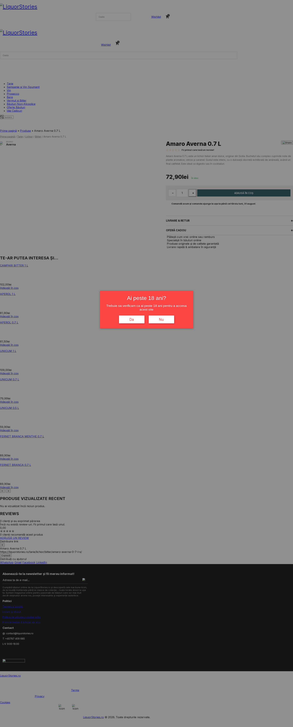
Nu (161, 319)
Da (131, 319)
